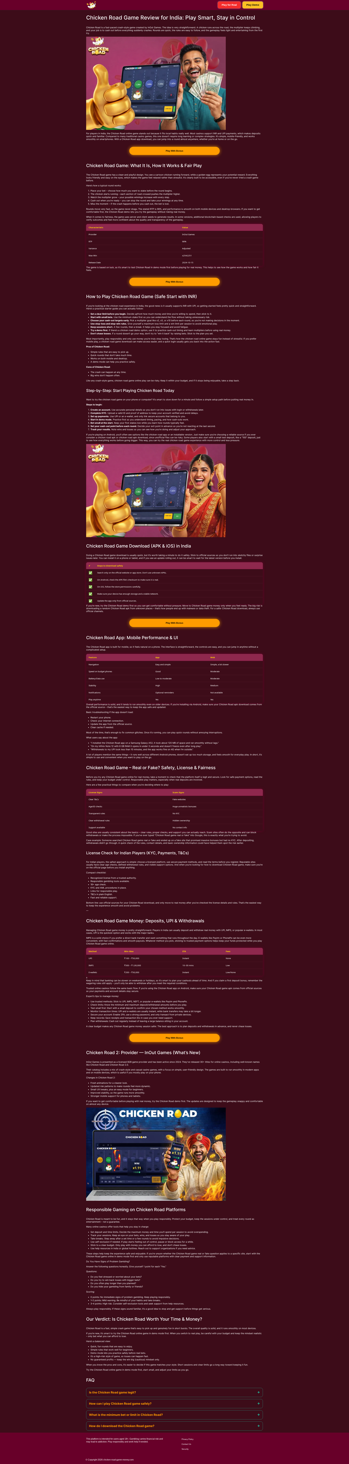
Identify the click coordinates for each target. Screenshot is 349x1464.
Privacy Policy (187, 1439)
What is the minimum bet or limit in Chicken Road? (126, 1415)
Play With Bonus (174, 150)
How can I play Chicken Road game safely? (120, 1403)
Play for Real (229, 4)
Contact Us (186, 1444)
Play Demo (252, 4)
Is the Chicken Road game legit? (112, 1392)
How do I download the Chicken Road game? (121, 1426)
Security (185, 1449)
